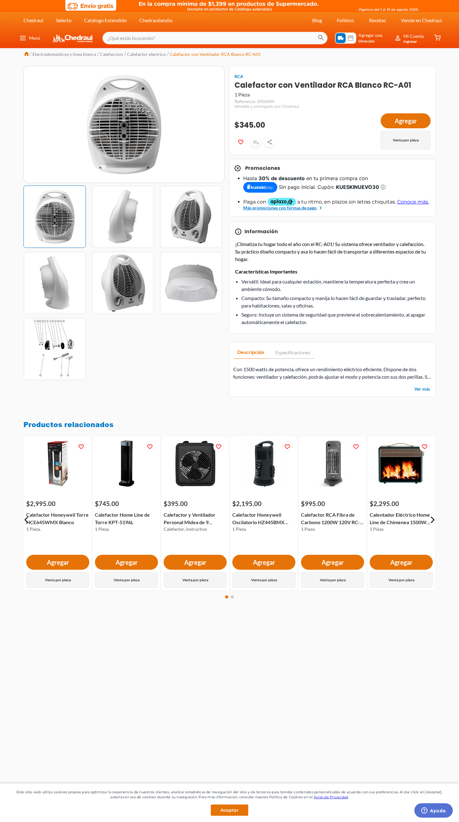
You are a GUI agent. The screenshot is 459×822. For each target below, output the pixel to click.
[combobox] (215, 38)
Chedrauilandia (155, 20)
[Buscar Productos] (321, 38)
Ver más (422, 388)
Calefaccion (111, 54)
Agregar (406, 121)
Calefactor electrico (146, 54)
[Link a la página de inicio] (26, 54)
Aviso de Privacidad (331, 797)
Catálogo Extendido (105, 20)
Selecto (64, 20)
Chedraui (33, 20)
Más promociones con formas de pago (280, 207)
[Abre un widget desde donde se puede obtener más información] (433, 811)
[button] (26, 520)
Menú (34, 38)
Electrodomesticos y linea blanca (64, 54)
